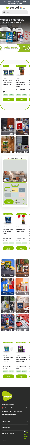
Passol (7, 441)
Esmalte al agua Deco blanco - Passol (8, 231)
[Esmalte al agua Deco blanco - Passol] (8, 219)
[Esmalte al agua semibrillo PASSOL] (8, 347)
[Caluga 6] (22, 304)
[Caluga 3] (7, 286)
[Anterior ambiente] (5, 180)
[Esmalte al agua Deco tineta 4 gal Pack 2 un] (8, 70)
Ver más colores (18, 202)
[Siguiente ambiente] (25, 180)
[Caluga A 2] (22, 126)
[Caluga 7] (7, 322)
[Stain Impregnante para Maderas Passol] (21, 70)
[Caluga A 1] (7, 126)
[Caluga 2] (22, 268)
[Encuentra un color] (21, 8)
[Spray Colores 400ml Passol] (21, 219)
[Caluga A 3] (7, 144)
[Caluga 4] (22, 286)
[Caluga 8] (22, 322)
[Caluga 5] (7, 304)
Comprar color (8, 201)
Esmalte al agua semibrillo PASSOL (8, 359)
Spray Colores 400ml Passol (20, 230)
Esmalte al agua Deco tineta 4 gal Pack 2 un (8, 82)
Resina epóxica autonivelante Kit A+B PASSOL (21, 359)
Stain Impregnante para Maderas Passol (20, 83)
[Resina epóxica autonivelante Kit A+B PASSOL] (21, 347)
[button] (27, 8)
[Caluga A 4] (22, 144)
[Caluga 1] (7, 268)
